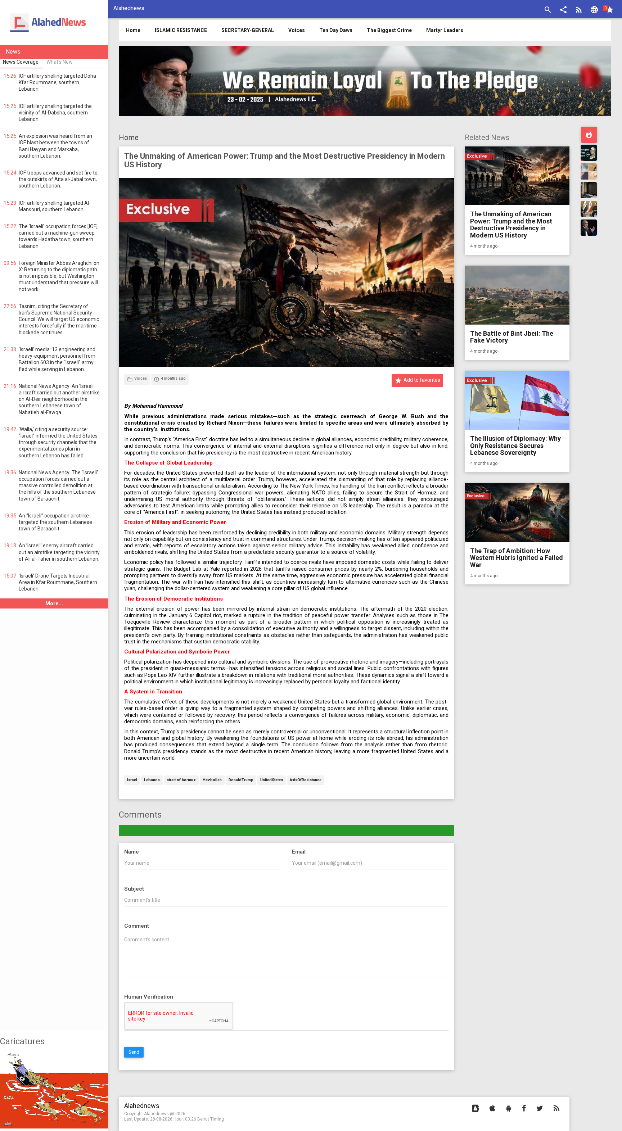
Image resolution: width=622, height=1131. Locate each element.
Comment (136, 926)
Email (299, 852)
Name (131, 852)
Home (129, 137)
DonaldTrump (241, 780)
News (13, 51)
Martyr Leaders (444, 30)
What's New (59, 62)
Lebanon (152, 780)
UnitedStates (271, 780)
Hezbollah (212, 780)
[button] (563, 10)
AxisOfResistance (305, 780)
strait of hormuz (181, 780)
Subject (134, 889)
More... (54, 603)
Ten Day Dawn (335, 30)
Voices (296, 30)
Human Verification (148, 997)
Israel (132, 780)
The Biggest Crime (389, 30)
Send (134, 1052)
